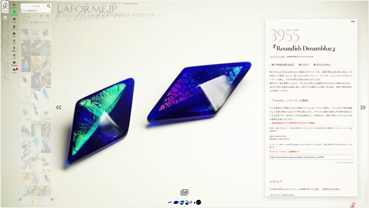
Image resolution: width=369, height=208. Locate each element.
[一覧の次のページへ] (52, 199)
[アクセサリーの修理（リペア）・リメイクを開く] (14, 42)
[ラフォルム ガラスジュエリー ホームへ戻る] (5, 6)
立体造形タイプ (294, 152)
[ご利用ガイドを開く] (14, 35)
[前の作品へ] (59, 109)
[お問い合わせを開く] (14, 64)
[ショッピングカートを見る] (14, 21)
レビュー (305, 65)
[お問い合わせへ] (353, 204)
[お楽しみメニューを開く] (14, 49)
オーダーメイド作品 (278, 56)
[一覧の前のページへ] (20, 199)
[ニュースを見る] (14, 6)
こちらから (335, 189)
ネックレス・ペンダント (278, 152)
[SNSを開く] (14, 57)
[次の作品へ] (364, 109)
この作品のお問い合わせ (283, 65)
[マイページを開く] (14, 28)
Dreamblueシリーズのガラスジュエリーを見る (293, 123)
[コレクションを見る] (14, 13)
